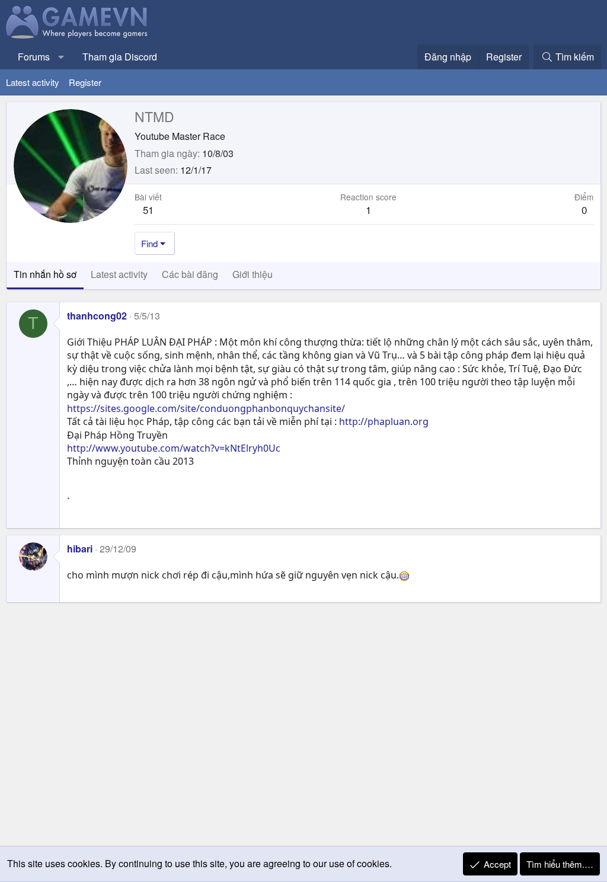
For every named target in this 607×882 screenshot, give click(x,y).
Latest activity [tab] (119, 274)
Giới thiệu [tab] (252, 274)
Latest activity (32, 82)
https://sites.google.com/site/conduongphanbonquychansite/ (206, 408)
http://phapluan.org (384, 421)
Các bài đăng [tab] (190, 274)
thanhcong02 (97, 315)
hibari (79, 548)
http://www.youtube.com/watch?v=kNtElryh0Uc (173, 448)
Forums (34, 56)
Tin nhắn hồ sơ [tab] (45, 274)
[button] (61, 56)
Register (85, 82)
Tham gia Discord (119, 56)
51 (148, 209)
